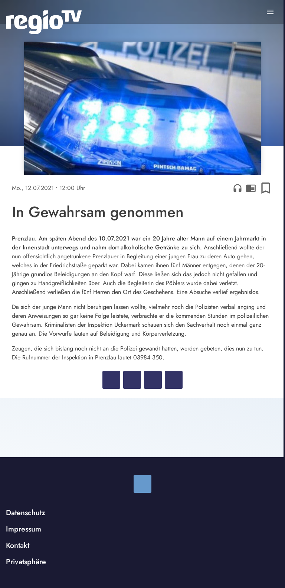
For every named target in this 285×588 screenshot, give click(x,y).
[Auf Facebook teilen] (111, 380)
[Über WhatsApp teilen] (153, 380)
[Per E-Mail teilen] (174, 380)
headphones (237, 188)
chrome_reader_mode (251, 188)
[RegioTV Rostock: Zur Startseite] (44, 22)
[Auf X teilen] (132, 380)
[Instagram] (142, 484)
